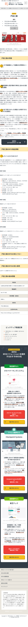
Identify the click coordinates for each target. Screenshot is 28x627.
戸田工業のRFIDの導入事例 (10, 25)
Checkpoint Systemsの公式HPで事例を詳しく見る (14, 480)
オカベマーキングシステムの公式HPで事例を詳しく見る (14, 414)
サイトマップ (4, 586)
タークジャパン (8, 338)
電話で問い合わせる (14, 422)
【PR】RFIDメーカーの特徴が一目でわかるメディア (10, 0)
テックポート (8, 339)
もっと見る (13, 28)
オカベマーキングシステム (11, 336)
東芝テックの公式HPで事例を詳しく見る (14, 549)
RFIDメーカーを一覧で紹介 (11, 334)
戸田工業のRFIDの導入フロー (11, 23)
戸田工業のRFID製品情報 (10, 21)
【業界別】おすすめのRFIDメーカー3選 (14, 141)
